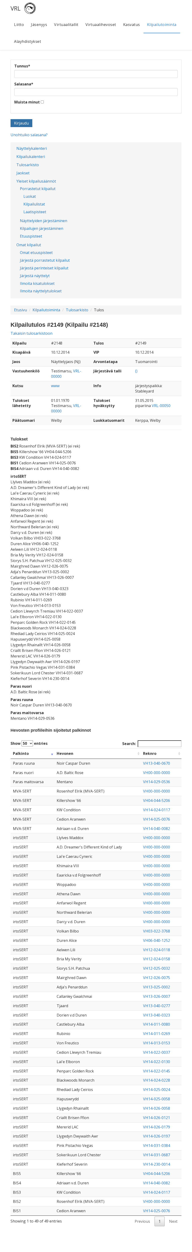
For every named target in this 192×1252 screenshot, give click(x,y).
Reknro (149, 753)
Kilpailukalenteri (30, 156)
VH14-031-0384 (156, 1145)
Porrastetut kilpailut (37, 188)
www (55, 385)
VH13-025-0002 (156, 987)
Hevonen (65, 753)
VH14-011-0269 (156, 1033)
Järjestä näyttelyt (35, 275)
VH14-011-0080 (156, 1024)
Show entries (29, 743)
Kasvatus (131, 24)
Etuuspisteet (31, 236)
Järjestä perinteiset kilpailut (44, 268)
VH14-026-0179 (156, 1127)
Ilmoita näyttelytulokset (41, 291)
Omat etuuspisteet (36, 252)
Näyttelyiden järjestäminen (43, 220)
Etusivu (20, 309)
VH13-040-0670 (156, 763)
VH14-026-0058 (156, 1108)
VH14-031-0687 (156, 1154)
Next (173, 1221)
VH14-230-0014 (156, 1164)
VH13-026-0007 (156, 996)
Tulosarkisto (27, 164)
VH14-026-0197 (156, 1136)
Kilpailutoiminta (162, 24)
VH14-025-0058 (156, 1098)
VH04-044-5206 (156, 800)
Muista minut (27, 102)
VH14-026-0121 (156, 1117)
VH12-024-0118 (156, 949)
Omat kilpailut (28, 244)
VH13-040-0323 (156, 1015)
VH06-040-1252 (156, 940)
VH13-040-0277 (156, 1005)
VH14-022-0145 (156, 1071)
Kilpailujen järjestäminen (41, 228)
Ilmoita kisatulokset (37, 283)
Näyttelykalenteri (31, 148)
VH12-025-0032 (156, 968)
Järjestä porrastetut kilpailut (45, 260)
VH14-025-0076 (156, 819)
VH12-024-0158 (156, 959)
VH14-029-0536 (156, 781)
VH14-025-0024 (156, 1089)
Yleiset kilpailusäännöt (36, 181)
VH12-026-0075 (156, 977)
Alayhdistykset (27, 41)
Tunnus (22, 66)
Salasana (23, 84)
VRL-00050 (161, 405)
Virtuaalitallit (66, 24)
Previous (142, 1221)
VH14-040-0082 (156, 828)
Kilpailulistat (34, 204)
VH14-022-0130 (156, 1061)
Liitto (19, 24)
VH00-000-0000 (156, 772)
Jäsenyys (39, 24)
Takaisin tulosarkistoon (31, 333)
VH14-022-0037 (156, 1052)
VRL (16, 8)
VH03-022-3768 (156, 931)
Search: (129, 743)
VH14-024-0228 (156, 1080)
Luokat (29, 196)
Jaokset (23, 173)
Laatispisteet (34, 211)
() (136, 371)
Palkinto (21, 753)
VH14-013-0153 (156, 1043)
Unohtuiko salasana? (29, 134)
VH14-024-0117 (156, 809)
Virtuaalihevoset (100, 24)
